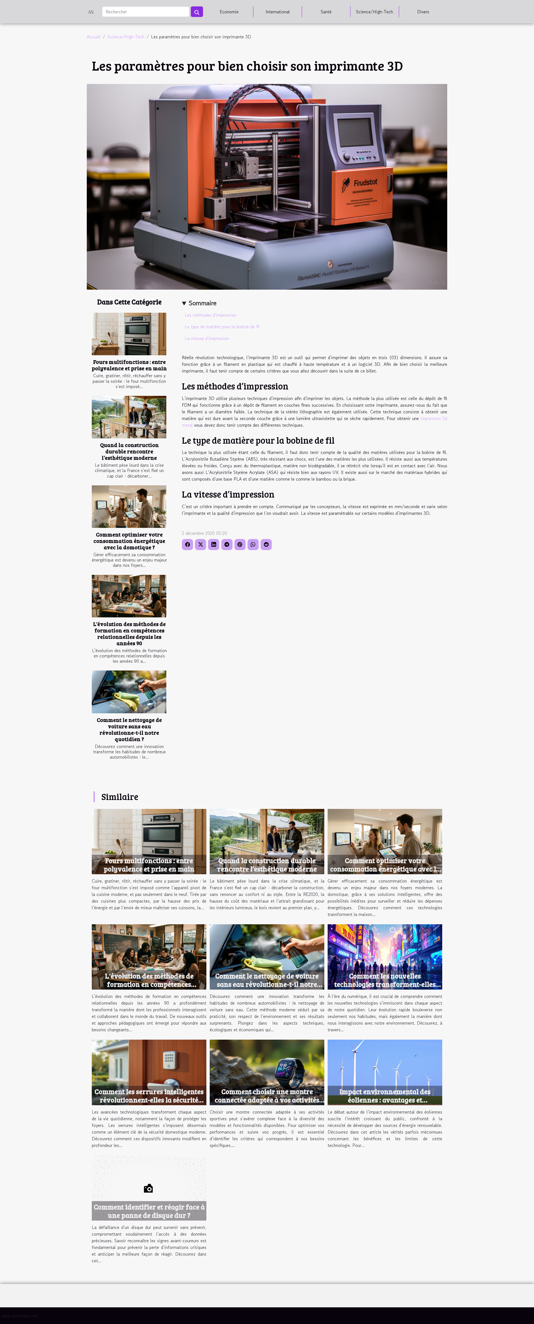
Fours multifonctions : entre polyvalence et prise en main (129, 365)
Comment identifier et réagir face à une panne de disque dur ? (149, 1211)
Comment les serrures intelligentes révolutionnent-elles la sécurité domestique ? (149, 1100)
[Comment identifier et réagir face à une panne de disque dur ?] (149, 1187)
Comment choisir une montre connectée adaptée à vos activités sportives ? (267, 1100)
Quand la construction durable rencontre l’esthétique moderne (129, 451)
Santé (326, 11)
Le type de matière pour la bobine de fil (222, 326)
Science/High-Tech (374, 11)
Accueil (94, 36)
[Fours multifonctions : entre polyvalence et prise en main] (129, 334)
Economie (229, 11)
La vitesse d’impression (207, 338)
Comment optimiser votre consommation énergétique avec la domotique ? (129, 541)
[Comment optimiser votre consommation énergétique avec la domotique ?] (129, 506)
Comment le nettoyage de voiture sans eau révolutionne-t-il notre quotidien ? (129, 729)
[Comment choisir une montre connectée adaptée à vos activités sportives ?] (267, 1071)
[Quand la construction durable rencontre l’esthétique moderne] (129, 417)
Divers (423, 11)
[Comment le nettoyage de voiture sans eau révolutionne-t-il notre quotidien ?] (129, 691)
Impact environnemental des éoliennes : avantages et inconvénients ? (385, 1100)
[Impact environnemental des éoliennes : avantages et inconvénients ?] (385, 1071)
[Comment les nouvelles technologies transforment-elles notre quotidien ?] (385, 956)
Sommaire (202, 303)
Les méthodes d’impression (210, 315)
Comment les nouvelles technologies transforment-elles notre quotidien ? (385, 984)
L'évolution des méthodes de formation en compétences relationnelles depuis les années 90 (129, 633)
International (278, 11)
